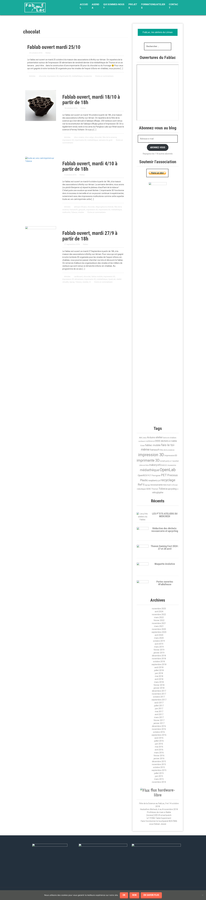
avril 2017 (159, 714)
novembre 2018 (159, 658)
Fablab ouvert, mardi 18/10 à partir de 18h (91, 100)
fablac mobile (97, 276)
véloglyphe (157, 492)
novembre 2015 (159, 764)
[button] (177, 398)
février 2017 (159, 720)
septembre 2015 (159, 770)
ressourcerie (156, 485)
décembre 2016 (159, 726)
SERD (148, 489)
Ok (124, 895)
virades (81, 212)
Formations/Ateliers (153, 6)
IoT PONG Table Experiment (159, 818)
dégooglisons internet (104, 207)
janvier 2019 (159, 653)
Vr (90, 282)
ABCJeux (143, 438)
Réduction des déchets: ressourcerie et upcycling (164, 530)
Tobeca (74, 212)
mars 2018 (159, 682)
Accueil (84, 6)
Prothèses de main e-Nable (159, 812)
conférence (150, 441)
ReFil (141, 484)
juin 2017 (159, 708)
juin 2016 (159, 744)
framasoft (74, 210)
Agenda (95, 6)
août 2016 (158, 738)
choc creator (79, 137)
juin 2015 (159, 776)
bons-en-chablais (169, 438)
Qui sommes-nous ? (113, 6)
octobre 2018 (159, 661)
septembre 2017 (159, 700)
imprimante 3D (65, 76)
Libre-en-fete (144, 465)
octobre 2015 (159, 767)
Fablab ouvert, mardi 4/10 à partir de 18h (89, 166)
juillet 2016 (159, 741)
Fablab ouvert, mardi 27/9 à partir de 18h (89, 236)
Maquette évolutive (165, 563)
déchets (165, 441)
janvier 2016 (159, 758)
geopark (81, 210)
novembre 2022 (159, 614)
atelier (159, 437)
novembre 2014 (159, 782)
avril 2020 (159, 635)
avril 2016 (159, 750)
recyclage (168, 480)
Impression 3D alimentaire (72, 279)
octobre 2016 (159, 732)
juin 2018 (159, 673)
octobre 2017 (159, 697)
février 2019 (159, 650)
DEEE (157, 441)
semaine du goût (105, 140)
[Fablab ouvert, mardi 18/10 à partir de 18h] (40, 105)
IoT (171, 461)
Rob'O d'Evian (172, 485)
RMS (165, 485)
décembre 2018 (159, 655)
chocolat (42, 76)
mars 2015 (159, 779)
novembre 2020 (159, 629)
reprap (72, 282)
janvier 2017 (159, 723)
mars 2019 (159, 647)
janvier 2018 (159, 688)
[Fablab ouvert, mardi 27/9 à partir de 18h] (40, 236)
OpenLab (112, 279)
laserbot (175, 461)
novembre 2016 (159, 729)
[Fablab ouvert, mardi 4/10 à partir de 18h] (40, 159)
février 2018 (159, 685)
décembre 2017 (159, 691)
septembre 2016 (159, 735)
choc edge (89, 137)
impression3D (171, 455)
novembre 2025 (159, 608)
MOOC (164, 465)
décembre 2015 (159, 761)
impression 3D (53, 76)
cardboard (78, 276)
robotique (141, 489)
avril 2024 (159, 611)
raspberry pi (154, 480)
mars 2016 (159, 752)
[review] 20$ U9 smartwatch (159, 815)
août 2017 (158, 703)
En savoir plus (151, 895)
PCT (149, 475)
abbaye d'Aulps (80, 207)
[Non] (202, 895)
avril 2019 (159, 644)
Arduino (151, 437)
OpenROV (142, 475)
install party (164, 461)
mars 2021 (159, 626)
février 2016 (159, 755)
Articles (32, 76)
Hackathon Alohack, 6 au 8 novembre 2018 (159, 809)
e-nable (173, 441)
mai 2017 (159, 711)
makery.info (155, 465)
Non (134, 895)
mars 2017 (159, 717)
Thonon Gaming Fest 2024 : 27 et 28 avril (165, 547)
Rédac (48, 53)
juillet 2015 (159, 773)
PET (164, 475)
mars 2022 (159, 617)
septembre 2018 (159, 664)
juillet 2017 (159, 705)
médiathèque (77, 76)
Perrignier (156, 475)
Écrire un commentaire (104, 76)
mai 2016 (159, 747)
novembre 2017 (159, 694)
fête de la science (109, 137)
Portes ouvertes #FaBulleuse (164, 583)
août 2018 (158, 667)
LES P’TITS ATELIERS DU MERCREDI (164, 515)
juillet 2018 (159, 670)
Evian (142, 445)
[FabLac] (35, 7)
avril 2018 (159, 679)
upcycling (172, 489)
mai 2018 (159, 676)
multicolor (66, 212)
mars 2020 (159, 638)
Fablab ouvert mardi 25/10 (53, 47)
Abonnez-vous (157, 147)
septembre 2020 (159, 632)
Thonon (154, 489)
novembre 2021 (159, 623)
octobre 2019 (159, 641)
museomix (87, 76)
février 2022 (159, 620)
